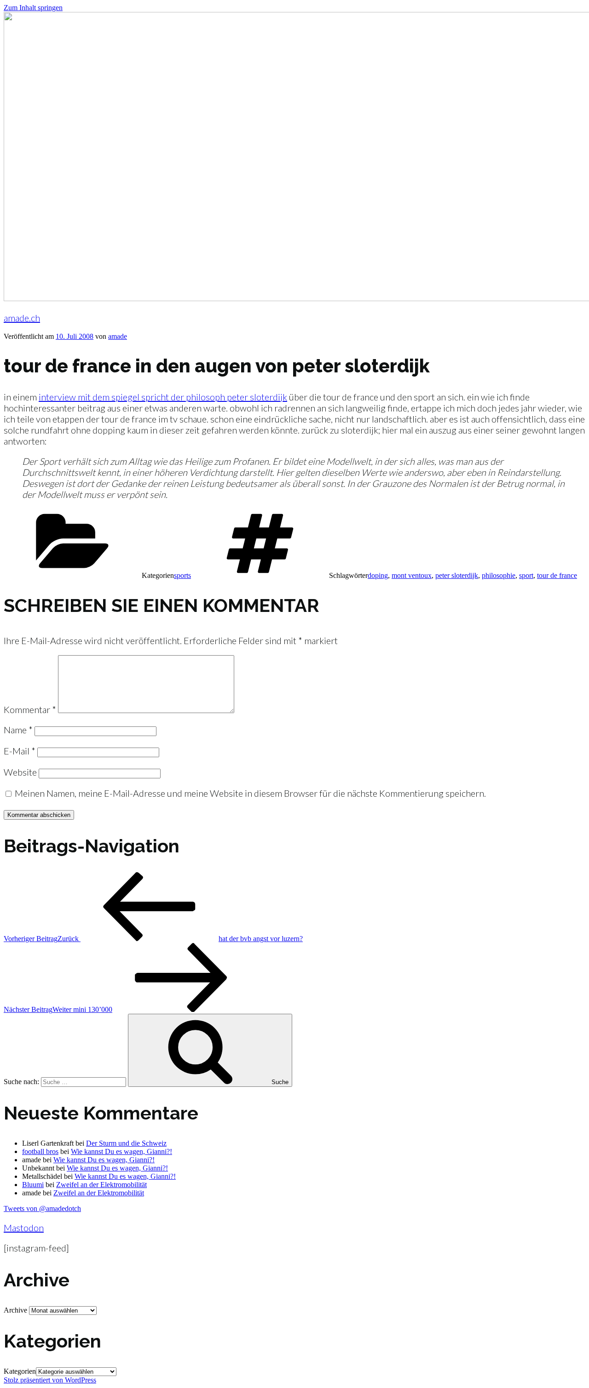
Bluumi (33, 1184)
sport (526, 575)
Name (18, 729)
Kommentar (30, 709)
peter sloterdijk (456, 575)
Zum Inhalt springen (33, 7)
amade (117, 336)
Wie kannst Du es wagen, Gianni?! (121, 1151)
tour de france (557, 575)
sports (182, 575)
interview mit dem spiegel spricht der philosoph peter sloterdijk (163, 396)
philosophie (498, 575)
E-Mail (19, 750)
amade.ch (22, 317)
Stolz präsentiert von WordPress (50, 1380)
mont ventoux (412, 575)
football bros (40, 1151)
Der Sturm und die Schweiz (126, 1143)
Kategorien (20, 1371)
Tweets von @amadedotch (42, 1208)
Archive (15, 1310)
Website (20, 771)
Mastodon (24, 1227)
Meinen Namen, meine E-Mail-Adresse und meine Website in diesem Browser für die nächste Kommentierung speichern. (250, 793)
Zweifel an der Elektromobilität (101, 1184)
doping (378, 575)
